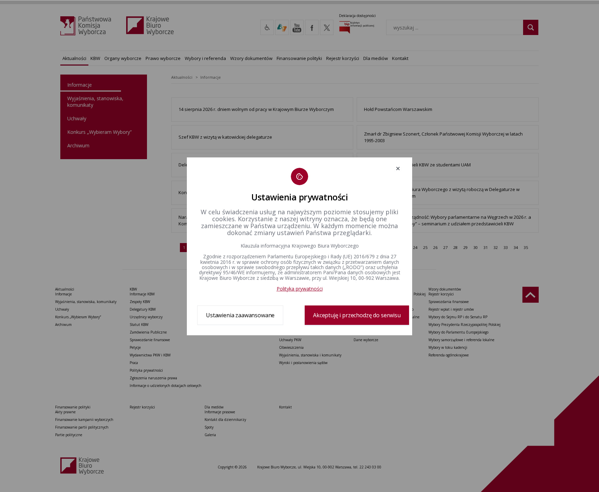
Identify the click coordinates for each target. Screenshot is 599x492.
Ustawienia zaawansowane (240, 315)
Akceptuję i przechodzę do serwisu (357, 315)
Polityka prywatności (300, 288)
